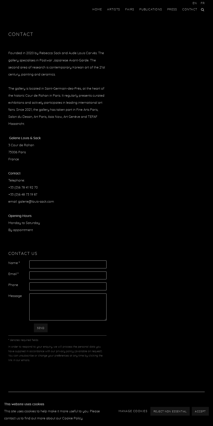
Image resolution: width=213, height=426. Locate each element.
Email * (13, 274)
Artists (113, 9)
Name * (14, 263)
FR (203, 3)
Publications (150, 9)
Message (15, 296)
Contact (189, 9)
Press (172, 9)
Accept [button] (200, 411)
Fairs (129, 9)
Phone (13, 285)
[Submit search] (203, 9)
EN (195, 3)
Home (97, 9)
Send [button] (41, 328)
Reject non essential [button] (170, 411)
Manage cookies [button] (133, 411)
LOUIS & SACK (25, 9)
